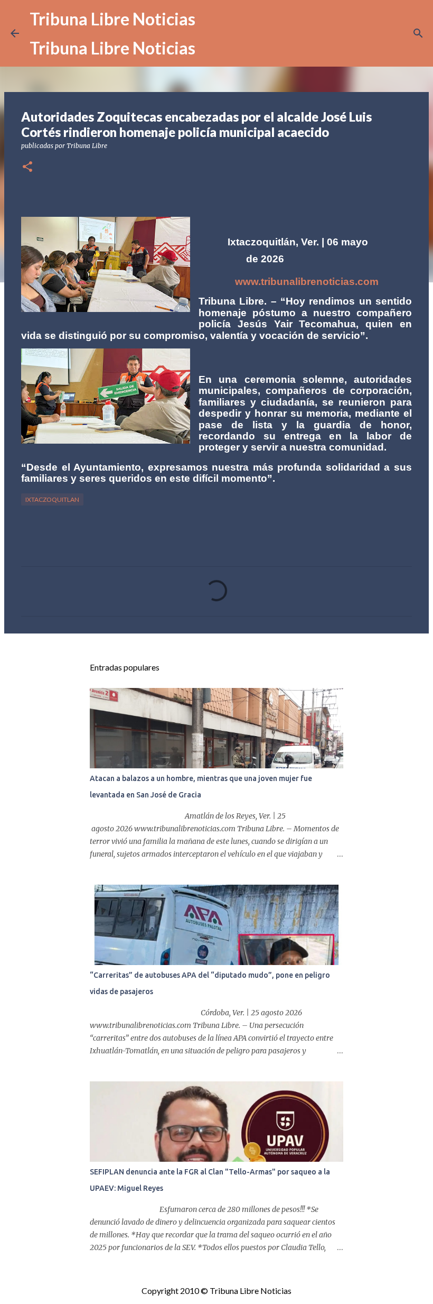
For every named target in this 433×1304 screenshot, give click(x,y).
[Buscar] (418, 33)
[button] (27, 167)
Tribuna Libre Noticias (112, 18)
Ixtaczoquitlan (52, 499)
